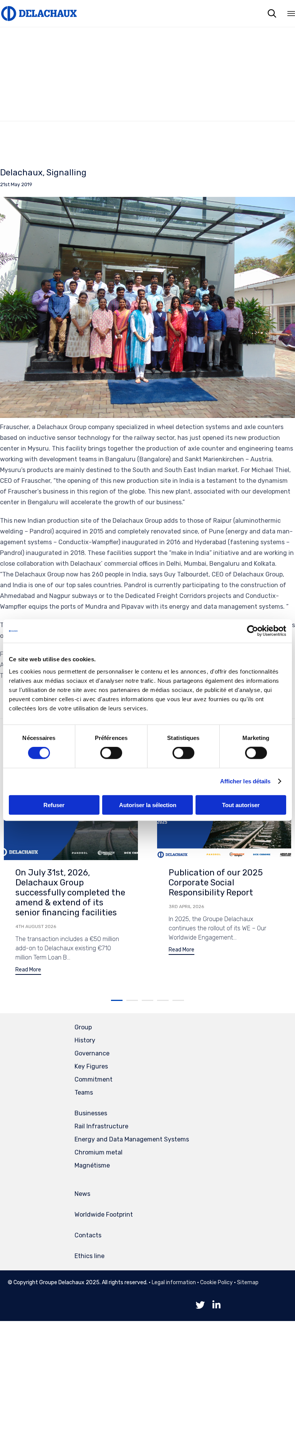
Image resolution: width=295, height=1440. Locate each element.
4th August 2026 (35, 926)
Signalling (66, 173)
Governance (92, 1053)
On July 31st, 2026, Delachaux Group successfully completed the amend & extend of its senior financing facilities (70, 892)
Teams (84, 1092)
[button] (28, 971)
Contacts (88, 1235)
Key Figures (91, 1066)
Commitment (94, 1079)
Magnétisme (92, 1165)
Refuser (54, 804)
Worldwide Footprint (104, 1214)
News (82, 1193)
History (85, 1040)
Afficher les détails (245, 781)
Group (83, 1027)
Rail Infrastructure (101, 1126)
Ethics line (89, 1256)
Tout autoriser (241, 804)
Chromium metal (99, 1152)
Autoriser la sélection (147, 804)
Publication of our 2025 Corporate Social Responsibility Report (216, 882)
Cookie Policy (216, 1282)
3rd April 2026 (186, 906)
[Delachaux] (38, 13)
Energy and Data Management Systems (132, 1139)
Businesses (91, 1113)
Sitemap (248, 1282)
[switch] (111, 753)
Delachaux (21, 173)
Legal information (174, 1282)
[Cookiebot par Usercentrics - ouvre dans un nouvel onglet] (252, 631)
